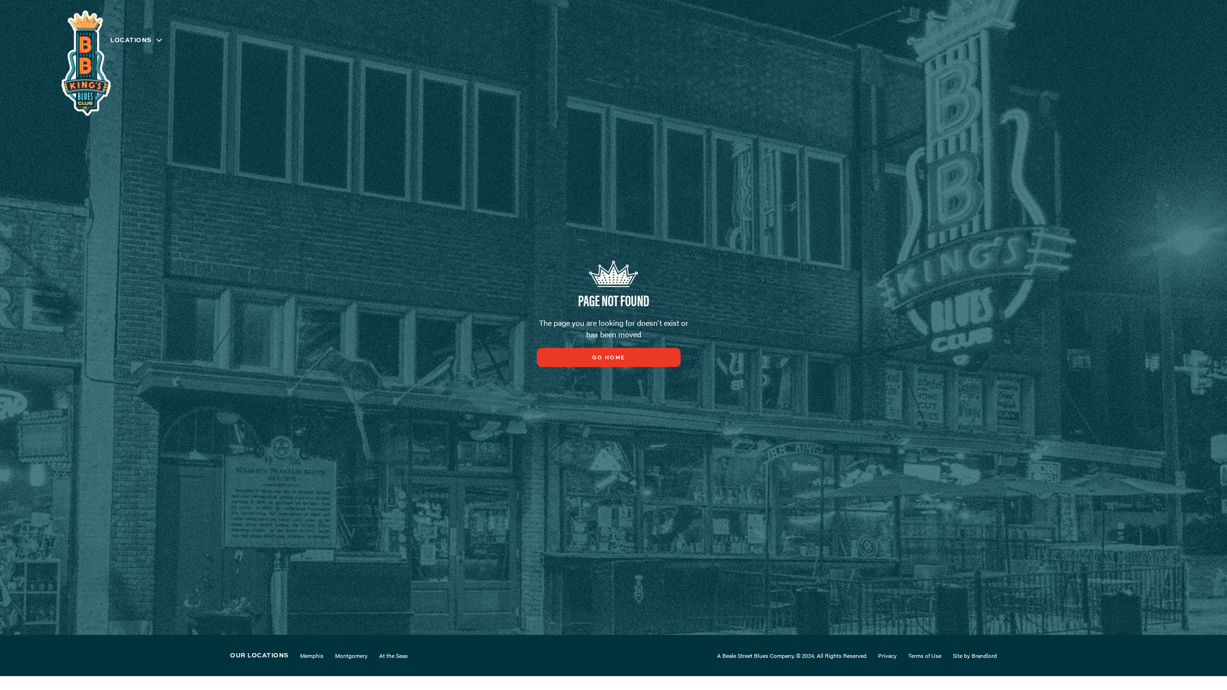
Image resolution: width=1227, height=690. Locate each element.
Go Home (608, 358)
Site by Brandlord (975, 655)
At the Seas (393, 655)
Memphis (312, 655)
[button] (137, 40)
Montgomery (351, 655)
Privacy (887, 655)
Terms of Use (924, 655)
